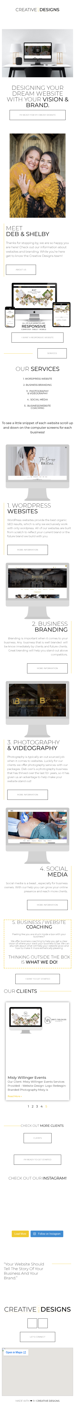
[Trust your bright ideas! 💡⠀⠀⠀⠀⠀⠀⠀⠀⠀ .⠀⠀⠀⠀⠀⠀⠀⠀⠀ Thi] (37, 1221)
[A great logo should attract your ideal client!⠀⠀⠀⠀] (60, 1221)
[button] (37, 20)
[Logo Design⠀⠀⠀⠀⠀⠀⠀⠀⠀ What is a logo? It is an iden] (14, 1208)
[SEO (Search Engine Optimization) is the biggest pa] (14, 1194)
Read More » (15, 1096)
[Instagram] (43, 1323)
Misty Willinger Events (27, 1077)
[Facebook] (32, 1323)
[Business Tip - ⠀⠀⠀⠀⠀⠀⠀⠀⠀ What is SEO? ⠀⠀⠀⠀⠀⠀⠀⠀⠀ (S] (14, 1221)
